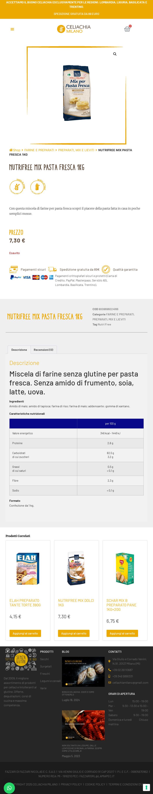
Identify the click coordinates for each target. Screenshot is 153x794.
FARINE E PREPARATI (39, 150)
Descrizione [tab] (19, 349)
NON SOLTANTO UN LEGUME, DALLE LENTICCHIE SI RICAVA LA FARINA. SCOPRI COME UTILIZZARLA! (82, 748)
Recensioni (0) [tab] (43, 349)
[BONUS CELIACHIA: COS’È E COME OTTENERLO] (83, 671)
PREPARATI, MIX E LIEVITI (76, 150)
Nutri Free (104, 324)
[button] (12, 29)
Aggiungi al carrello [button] (25, 633)
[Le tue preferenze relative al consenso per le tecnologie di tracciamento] (146, 787)
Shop (16, 150)
